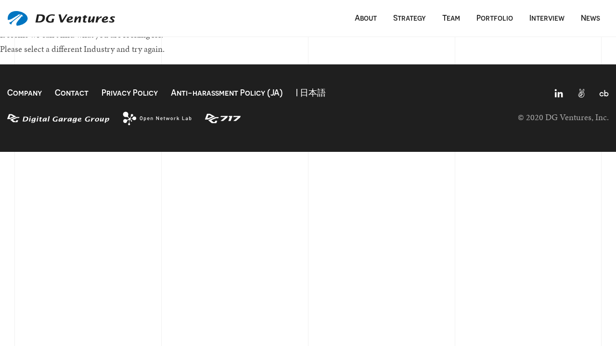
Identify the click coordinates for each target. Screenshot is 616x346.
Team (451, 18)
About (366, 18)
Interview (547, 18)
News (590, 18)
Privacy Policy (130, 92)
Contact (72, 92)
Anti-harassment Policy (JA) (227, 92)
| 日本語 (311, 92)
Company (24, 92)
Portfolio (494, 18)
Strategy (409, 18)
